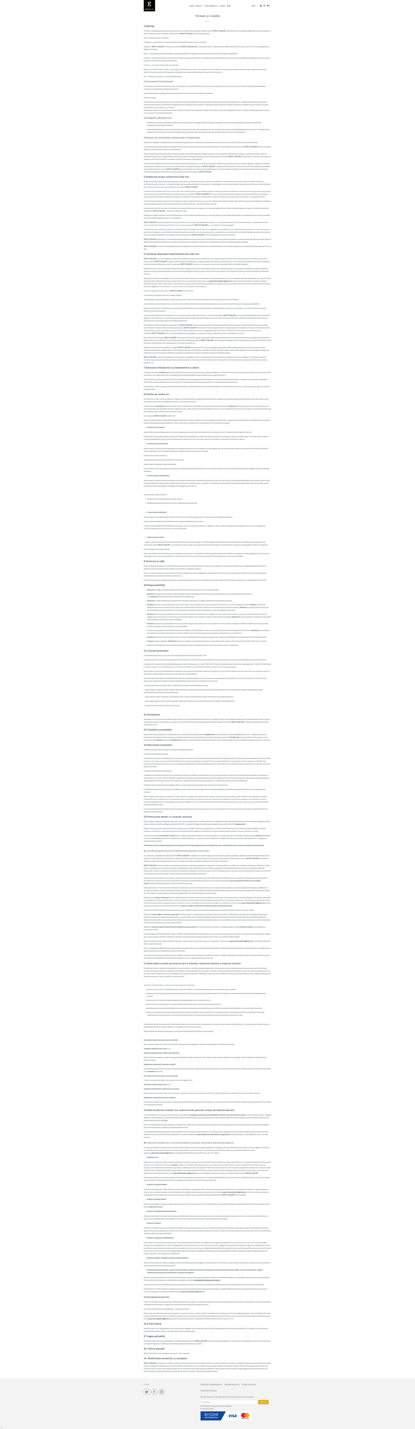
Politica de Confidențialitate (211, 1384)
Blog (228, 6)
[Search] (264, 6)
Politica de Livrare (249, 1384)
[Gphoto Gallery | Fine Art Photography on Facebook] (154, 1392)
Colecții (198, 6)
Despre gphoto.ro (211, 6)
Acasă (191, 6)
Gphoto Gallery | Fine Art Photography (218, 1406)
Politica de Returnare (208, 1391)
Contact (222, 6)
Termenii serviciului (231, 1384)
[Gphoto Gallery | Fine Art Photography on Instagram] (162, 1392)
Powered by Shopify (207, 1409)
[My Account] (261, 6)
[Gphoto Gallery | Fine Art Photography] (155, 5)
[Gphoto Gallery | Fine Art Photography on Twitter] (147, 1392)
